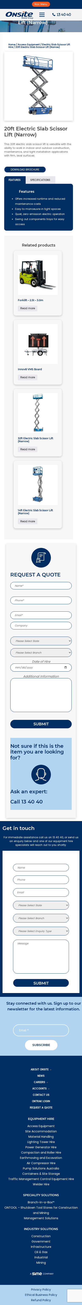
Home (11, 44)
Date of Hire (41, 662)
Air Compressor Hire (41, 1163)
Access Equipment (29, 44)
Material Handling (41, 1137)
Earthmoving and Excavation (41, 1158)
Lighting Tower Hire (41, 1142)
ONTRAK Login (41, 1101)
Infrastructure (41, 1247)
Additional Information (41, 677)
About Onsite (40, 1069)
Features (15, 180)
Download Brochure (25, 169)
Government (41, 1241)
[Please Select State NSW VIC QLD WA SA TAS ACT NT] (41, 641)
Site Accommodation (41, 1131)
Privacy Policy (41, 1289)
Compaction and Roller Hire (41, 1152)
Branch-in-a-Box (41, 1202)
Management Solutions (41, 1218)
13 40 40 (32, 802)
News (41, 1076)
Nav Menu (40, 4)
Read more (27, 308)
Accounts (39, 1088)
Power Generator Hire (41, 1147)
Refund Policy (41, 1300)
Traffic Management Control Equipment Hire (41, 1179)
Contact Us (41, 1095)
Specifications (40, 180)
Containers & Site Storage (41, 1174)
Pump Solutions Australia (41, 1168)
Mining (41, 1263)
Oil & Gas (41, 1252)
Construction (41, 1236)
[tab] (15, 180)
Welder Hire (41, 1184)
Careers (39, 1082)
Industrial (41, 1257)
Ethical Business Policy (41, 1295)
